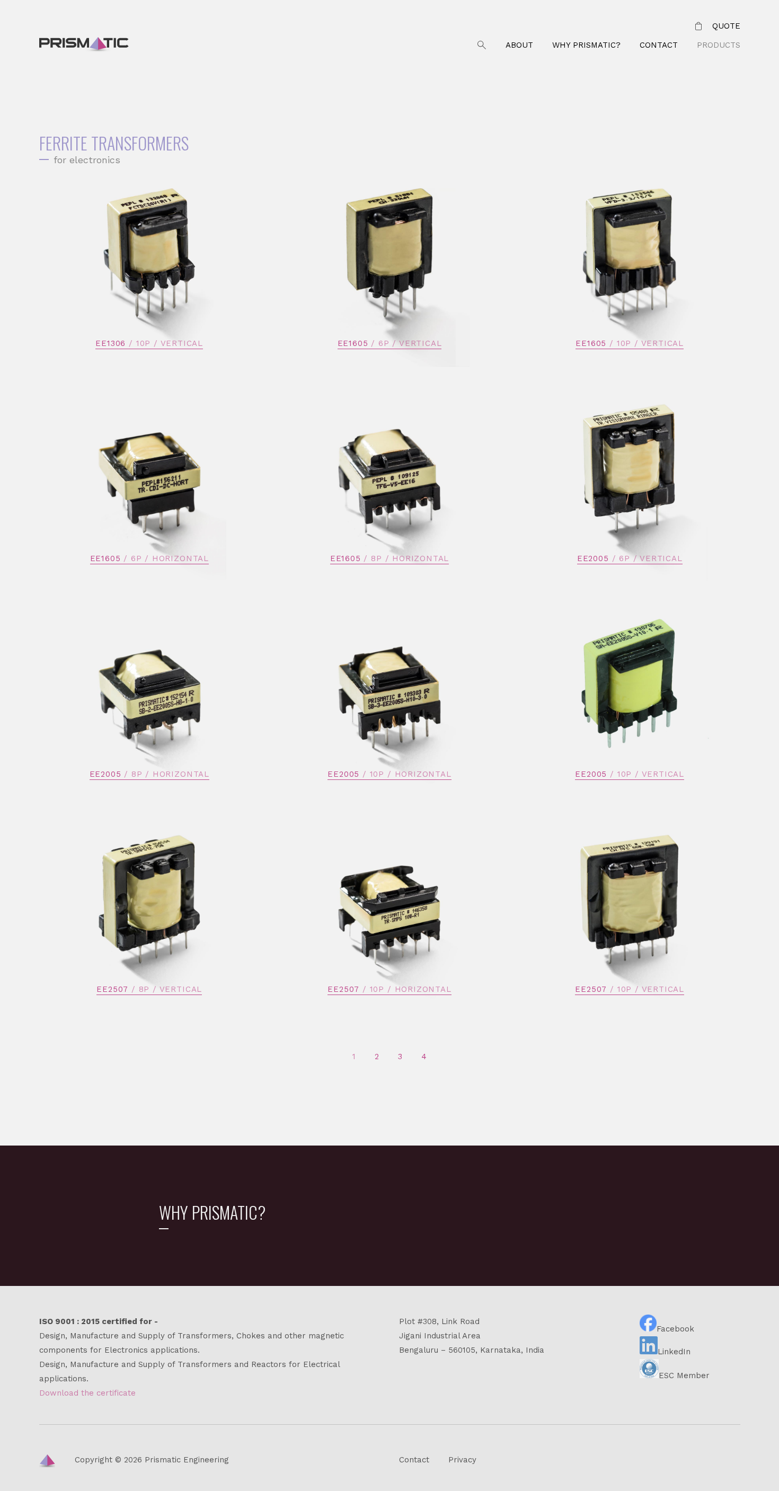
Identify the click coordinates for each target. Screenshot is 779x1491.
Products (718, 45)
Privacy (462, 1460)
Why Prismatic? (586, 45)
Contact (659, 45)
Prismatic (84, 45)
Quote (726, 26)
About (519, 45)
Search (482, 45)
